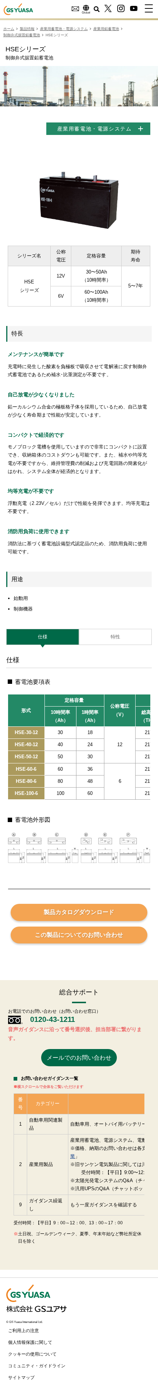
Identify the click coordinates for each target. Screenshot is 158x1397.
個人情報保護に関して (30, 1342)
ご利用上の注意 (23, 1330)
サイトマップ (21, 1377)
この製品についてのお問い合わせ (79, 935)
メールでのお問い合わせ (79, 1058)
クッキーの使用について (32, 1354)
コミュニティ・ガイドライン (36, 1365)
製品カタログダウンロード (79, 912)
